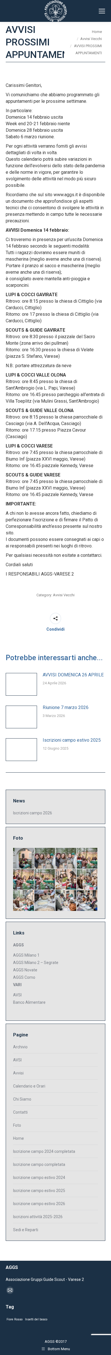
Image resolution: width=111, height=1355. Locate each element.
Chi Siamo (22, 1099)
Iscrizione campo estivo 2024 (39, 1177)
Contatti (20, 1112)
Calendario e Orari (29, 1086)
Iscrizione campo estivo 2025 (39, 1190)
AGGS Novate (25, 970)
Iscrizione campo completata (39, 1164)
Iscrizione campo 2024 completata (44, 1151)
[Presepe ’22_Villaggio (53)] (45, 900)
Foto (17, 1125)
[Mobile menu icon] (101, 11)
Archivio (20, 1047)
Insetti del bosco (36, 1319)
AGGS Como (24, 977)
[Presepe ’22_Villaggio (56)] (66, 879)
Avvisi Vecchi (64, 595)
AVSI (17, 995)
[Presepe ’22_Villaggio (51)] (87, 900)
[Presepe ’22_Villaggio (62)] (45, 858)
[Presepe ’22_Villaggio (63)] (23, 858)
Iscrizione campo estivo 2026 (39, 1203)
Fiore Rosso (14, 1319)
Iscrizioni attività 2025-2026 (38, 1216)
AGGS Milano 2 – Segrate (35, 962)
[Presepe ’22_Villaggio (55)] (87, 879)
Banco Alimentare (29, 1002)
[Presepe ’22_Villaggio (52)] (66, 900)
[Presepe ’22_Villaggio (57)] (45, 879)
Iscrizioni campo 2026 (32, 813)
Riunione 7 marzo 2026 (66, 707)
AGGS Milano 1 (26, 955)
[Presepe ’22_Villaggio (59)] (87, 858)
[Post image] (21, 684)
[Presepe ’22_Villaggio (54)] (23, 900)
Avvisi (18, 1073)
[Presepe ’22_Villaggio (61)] (66, 858)
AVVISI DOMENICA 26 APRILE (73, 675)
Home (18, 1138)
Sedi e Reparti (25, 1230)
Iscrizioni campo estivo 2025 (72, 740)
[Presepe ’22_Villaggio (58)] (23, 879)
